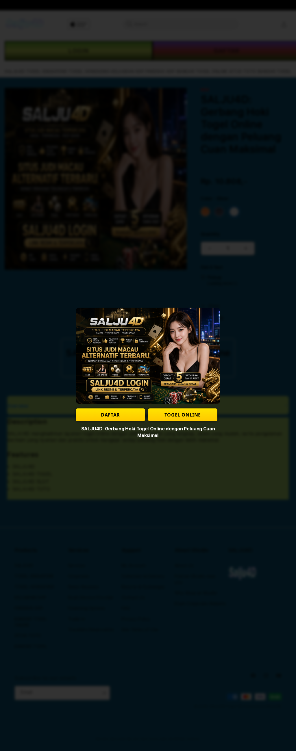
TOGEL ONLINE (182, 415)
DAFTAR (110, 415)
